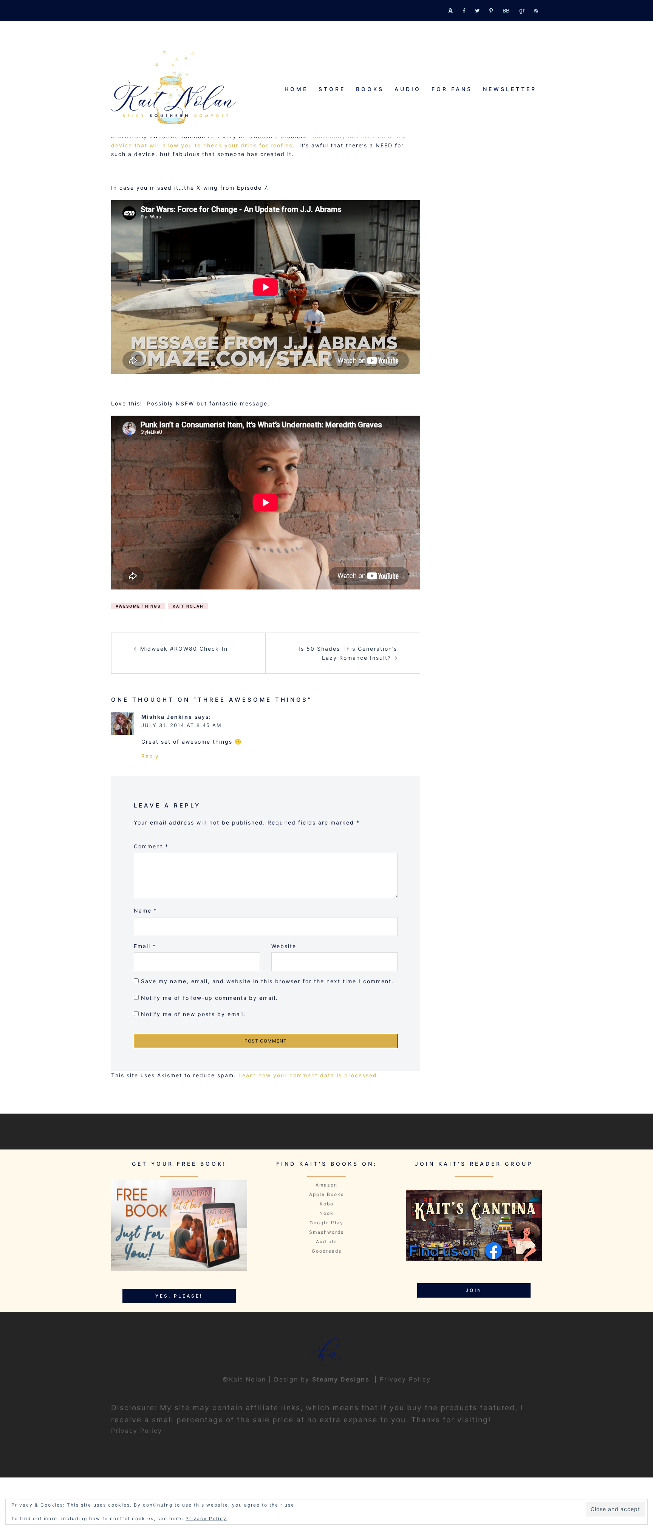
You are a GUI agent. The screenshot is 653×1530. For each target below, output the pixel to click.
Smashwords (326, 1232)
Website (283, 946)
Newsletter (510, 89)
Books (370, 89)
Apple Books (326, 1194)
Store (332, 89)
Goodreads (327, 1251)
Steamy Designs (342, 1379)
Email (145, 946)
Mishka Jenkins (166, 716)
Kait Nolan (188, 606)
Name (145, 910)
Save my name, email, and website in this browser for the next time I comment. (267, 981)
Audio (408, 89)
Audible (326, 1241)
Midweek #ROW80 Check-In (184, 648)
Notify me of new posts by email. (193, 1014)
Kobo (327, 1204)
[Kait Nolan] (173, 87)
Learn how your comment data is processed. (308, 1075)
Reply (150, 756)
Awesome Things (138, 606)
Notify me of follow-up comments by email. (209, 998)
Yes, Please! (179, 1296)
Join (474, 1290)
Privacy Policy (405, 1379)
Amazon (326, 1185)
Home (296, 89)
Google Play (326, 1222)
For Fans (452, 89)
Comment (151, 846)
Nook (326, 1213)
